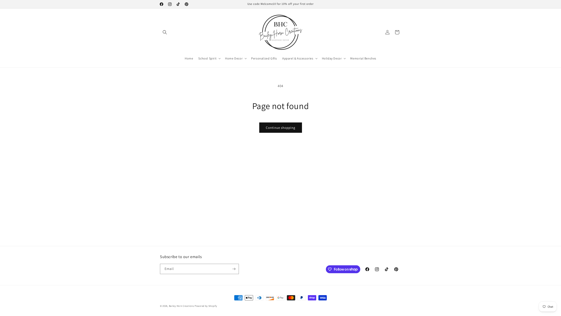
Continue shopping (280, 128)
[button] (165, 32)
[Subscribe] (234, 269)
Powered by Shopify (206, 305)
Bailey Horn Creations (181, 305)
